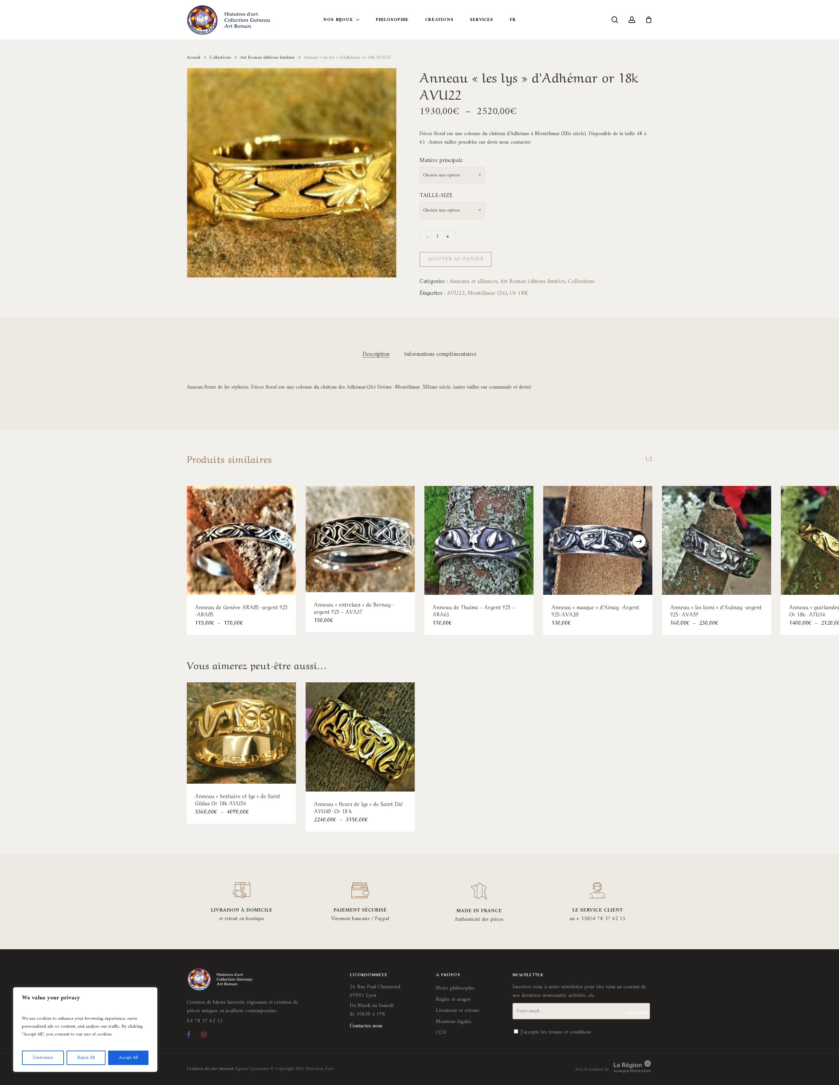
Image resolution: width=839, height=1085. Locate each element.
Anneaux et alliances (473, 281)
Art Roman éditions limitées (267, 57)
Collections (220, 57)
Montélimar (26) (487, 293)
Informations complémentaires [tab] (440, 354)
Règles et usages (453, 999)
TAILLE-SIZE (436, 196)
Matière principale (441, 160)
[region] (85, 1029)
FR (513, 19)
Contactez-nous (366, 1026)
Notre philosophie (455, 988)
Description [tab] (375, 354)
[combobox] (452, 175)
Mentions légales (453, 1022)
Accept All (128, 1058)
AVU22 (456, 293)
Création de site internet (210, 1069)
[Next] (639, 541)
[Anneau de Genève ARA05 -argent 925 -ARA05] (241, 540)
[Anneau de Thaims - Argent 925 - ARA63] (479, 540)
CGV (441, 1033)
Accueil (193, 57)
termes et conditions (569, 1032)
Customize (43, 1058)
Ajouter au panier (455, 259)
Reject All (86, 1058)
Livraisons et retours (457, 1011)
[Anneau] (360, 539)
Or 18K (519, 293)
